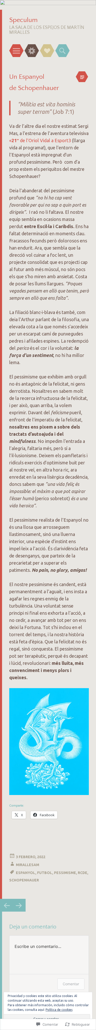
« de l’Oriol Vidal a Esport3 (40, 140)
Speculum (23, 20)
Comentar (71, 984)
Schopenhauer (24, 880)
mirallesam (27, 865)
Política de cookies (59, 1009)
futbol (44, 873)
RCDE (82, 873)
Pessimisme (65, 873)
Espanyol (25, 873)
